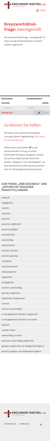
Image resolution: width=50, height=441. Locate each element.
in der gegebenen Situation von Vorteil (19, 319)
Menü (41, 10)
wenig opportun (9, 271)
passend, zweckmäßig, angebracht (18, 340)
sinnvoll (5, 303)
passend (6, 218)
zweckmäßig (7, 239)
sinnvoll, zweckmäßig (12, 308)
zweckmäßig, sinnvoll (12, 335)
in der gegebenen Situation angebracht (20, 314)
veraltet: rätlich (8, 330)
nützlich (5, 208)
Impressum (24, 424)
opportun (6, 213)
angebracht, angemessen (13, 298)
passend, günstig (10, 255)
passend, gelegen (10, 229)
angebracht (7, 277)
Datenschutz (10, 424)
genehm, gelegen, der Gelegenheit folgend (21, 351)
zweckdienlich (8, 234)
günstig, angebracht (11, 292)
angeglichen (7, 202)
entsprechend (8, 245)
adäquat (5, 197)
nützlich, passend (10, 250)
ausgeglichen (8, 282)
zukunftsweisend (10, 266)
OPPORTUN (7, 112)
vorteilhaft (6, 261)
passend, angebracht (11, 224)
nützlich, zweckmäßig (12, 287)
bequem (5, 324)
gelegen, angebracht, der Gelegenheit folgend (23, 346)
